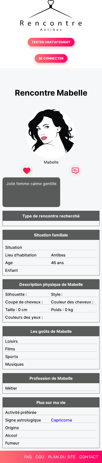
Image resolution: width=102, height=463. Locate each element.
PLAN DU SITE (62, 456)
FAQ (28, 456)
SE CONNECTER (51, 58)
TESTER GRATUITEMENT (51, 42)
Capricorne (61, 420)
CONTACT (88, 456)
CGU (39, 456)
